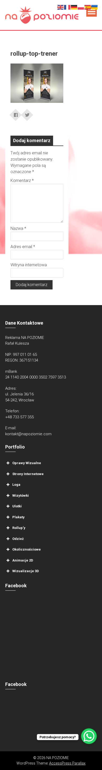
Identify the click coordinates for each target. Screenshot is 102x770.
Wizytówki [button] (20, 495)
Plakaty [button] (18, 517)
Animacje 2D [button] (22, 560)
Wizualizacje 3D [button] (25, 571)
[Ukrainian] (94, 6)
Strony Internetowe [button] (28, 474)
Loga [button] (16, 485)
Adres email (22, 246)
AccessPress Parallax (67, 763)
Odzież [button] (18, 539)
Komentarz (22, 180)
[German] (74, 6)
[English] (60, 6)
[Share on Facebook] (16, 113)
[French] (67, 6)
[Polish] (81, 6)
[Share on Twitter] (27, 113)
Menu (91, 11)
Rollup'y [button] (18, 528)
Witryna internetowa (28, 264)
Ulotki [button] (17, 506)
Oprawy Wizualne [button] (26, 463)
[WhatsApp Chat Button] (89, 736)
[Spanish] (87, 6)
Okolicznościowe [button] (26, 549)
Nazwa (18, 228)
